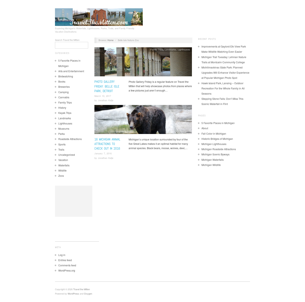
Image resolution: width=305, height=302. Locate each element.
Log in (61, 255)
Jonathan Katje (105, 100)
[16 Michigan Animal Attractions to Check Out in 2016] (143, 120)
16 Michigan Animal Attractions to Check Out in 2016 (107, 144)
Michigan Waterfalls (212, 159)
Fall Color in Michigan (213, 133)
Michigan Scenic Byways (215, 154)
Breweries (64, 86)
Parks (61, 133)
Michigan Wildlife (211, 165)
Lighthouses (65, 123)
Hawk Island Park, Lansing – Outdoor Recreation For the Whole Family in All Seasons (223, 88)
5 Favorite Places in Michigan (218, 123)
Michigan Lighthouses (213, 144)
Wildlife (62, 170)
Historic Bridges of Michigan (217, 138)
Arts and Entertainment (71, 71)
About (204, 128)
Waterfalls (64, 165)
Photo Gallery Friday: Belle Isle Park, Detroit (106, 86)
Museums (63, 128)
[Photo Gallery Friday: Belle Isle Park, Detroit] (143, 63)
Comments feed (67, 265)
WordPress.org (66, 270)
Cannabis (63, 97)
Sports (62, 144)
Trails (61, 149)
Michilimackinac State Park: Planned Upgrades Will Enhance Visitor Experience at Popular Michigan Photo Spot (225, 72)
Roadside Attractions (70, 139)
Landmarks (64, 118)
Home (110, 40)
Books (61, 81)
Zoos (61, 175)
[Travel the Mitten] (99, 16)
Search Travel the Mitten (67, 39)
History (62, 107)
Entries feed (65, 260)
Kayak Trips (64, 112)
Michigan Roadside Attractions (218, 149)
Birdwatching (65, 76)
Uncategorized (66, 154)
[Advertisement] (73, 201)
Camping (63, 92)
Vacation (63, 160)
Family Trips (65, 102)
